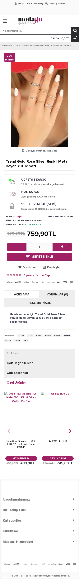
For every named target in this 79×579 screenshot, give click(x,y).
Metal (67, 336)
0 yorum (28, 275)
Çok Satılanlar (17, 373)
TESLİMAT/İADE (39, 303)
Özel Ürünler (16, 383)
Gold (30, 336)
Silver (48, 336)
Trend (21, 336)
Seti (26, 340)
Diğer (19, 216)
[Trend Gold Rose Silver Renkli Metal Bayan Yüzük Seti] (39, 104)
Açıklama (21, 294)
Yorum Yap (43, 275)
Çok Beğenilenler (20, 363)
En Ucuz (13, 353)
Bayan (8, 340)
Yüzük (17, 340)
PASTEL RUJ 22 (58, 441)
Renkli (57, 336)
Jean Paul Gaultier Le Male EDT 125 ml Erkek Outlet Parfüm (21, 444)
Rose (38, 336)
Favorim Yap (29, 267)
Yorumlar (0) (57, 294)
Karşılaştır (53, 267)
